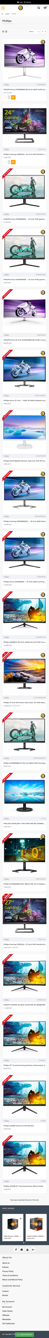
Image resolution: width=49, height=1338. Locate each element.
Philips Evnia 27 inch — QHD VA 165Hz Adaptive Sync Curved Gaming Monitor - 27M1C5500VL (25, 400)
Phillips (6, 84)
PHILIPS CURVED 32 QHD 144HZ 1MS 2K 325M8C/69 (24, 1005)
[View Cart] (45, 7)
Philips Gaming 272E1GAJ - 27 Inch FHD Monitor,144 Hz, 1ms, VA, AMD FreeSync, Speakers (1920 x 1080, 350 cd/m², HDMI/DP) (25, 944)
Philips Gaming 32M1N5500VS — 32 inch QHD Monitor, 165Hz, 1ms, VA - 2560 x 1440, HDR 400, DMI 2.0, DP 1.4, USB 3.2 (25, 521)
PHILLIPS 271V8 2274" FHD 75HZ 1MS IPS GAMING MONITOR (25, 824)
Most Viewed (8, 1208)
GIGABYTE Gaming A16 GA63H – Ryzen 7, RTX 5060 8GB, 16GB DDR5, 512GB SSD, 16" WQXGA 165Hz (36, 1236)
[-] (9, 98)
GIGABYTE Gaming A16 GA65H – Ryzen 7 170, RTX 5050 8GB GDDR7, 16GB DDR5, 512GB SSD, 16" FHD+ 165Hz (13, 1236)
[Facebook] (16, 1249)
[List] (6, 31)
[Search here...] (39, 7)
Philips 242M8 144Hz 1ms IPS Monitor (19, 1126)
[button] (23, 1242)
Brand (7, 14)
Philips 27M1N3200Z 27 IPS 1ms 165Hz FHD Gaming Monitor (25, 763)
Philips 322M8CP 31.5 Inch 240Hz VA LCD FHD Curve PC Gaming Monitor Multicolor (25, 642)
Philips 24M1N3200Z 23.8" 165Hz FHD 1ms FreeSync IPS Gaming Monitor (25, 884)
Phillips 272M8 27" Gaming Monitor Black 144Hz (23, 1186)
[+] (9, 96)
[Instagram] (21, 1249)
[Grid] (3, 31)
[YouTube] (27, 1249)
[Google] (33, 1249)
